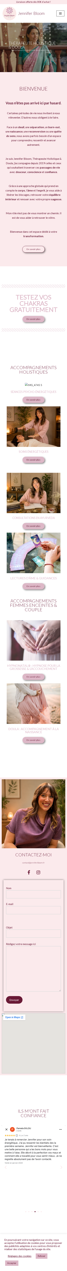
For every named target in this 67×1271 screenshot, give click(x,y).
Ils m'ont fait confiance (33, 1113)
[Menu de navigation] (60, 13)
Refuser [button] (41, 1256)
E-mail (9, 904)
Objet (9, 927)
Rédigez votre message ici (21, 944)
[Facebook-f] (29, 872)
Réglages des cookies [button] (19, 1256)
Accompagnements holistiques (33, 369)
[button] (5, 1167)
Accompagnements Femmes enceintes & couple (33, 605)
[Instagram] (38, 872)
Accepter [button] (11, 1263)
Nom (8, 888)
